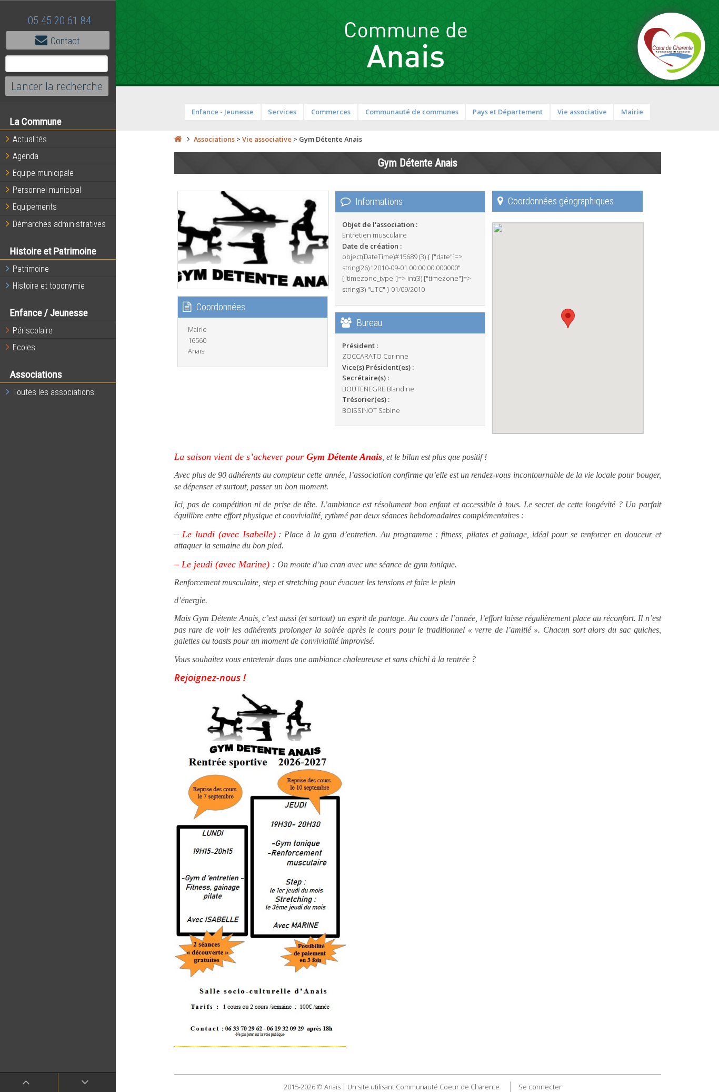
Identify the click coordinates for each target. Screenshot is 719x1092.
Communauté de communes (411, 111)
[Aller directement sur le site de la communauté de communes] (671, 47)
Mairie (632, 111)
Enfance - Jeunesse (223, 111)
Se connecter (540, 1086)
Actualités (30, 139)
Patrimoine (31, 269)
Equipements (35, 207)
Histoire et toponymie (49, 286)
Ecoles (24, 347)
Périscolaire (33, 331)
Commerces (331, 111)
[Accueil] (178, 139)
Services (282, 111)
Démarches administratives (59, 224)
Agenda (25, 156)
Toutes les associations (53, 392)
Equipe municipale (43, 173)
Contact (65, 41)
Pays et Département (508, 111)
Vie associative (582, 111)
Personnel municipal (47, 190)
